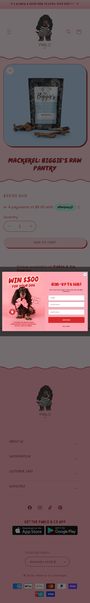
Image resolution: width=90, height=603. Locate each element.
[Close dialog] (85, 275)
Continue (66, 320)
